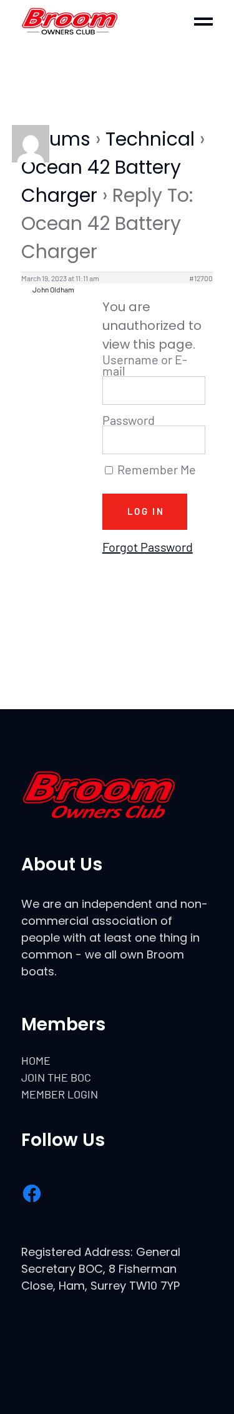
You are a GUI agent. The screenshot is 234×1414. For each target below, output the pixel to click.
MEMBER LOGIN (59, 1094)
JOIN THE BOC (56, 1077)
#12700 (201, 278)
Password (128, 419)
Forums (55, 139)
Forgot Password (147, 546)
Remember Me (155, 470)
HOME (36, 1060)
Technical (150, 139)
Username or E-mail (144, 365)
